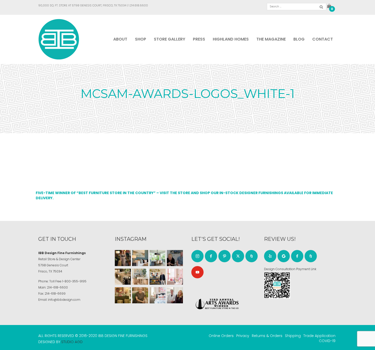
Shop (140, 39)
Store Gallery (169, 39)
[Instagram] (197, 256)
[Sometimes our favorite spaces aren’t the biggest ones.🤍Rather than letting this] (175, 277)
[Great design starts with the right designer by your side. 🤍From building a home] (140, 277)
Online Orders (221, 335)
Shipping (293, 335)
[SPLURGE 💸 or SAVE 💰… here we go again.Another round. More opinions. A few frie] (175, 295)
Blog (299, 39)
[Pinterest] (224, 256)
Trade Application (319, 335)
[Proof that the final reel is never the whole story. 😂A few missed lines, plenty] (175, 258)
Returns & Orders (267, 335)
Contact (322, 39)
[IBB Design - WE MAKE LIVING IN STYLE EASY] (58, 39)
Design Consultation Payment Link (290, 269)
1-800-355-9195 (74, 281)
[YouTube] (197, 272)
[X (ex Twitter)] (238, 256)
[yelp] (270, 256)
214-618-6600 (57, 287)
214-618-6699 (55, 293)
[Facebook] (211, 256)
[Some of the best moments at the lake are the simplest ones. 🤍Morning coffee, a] (157, 258)
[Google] (284, 256)
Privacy (242, 335)
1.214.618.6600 (138, 5)
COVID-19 (327, 340)
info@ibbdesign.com (64, 299)
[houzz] (251, 256)
